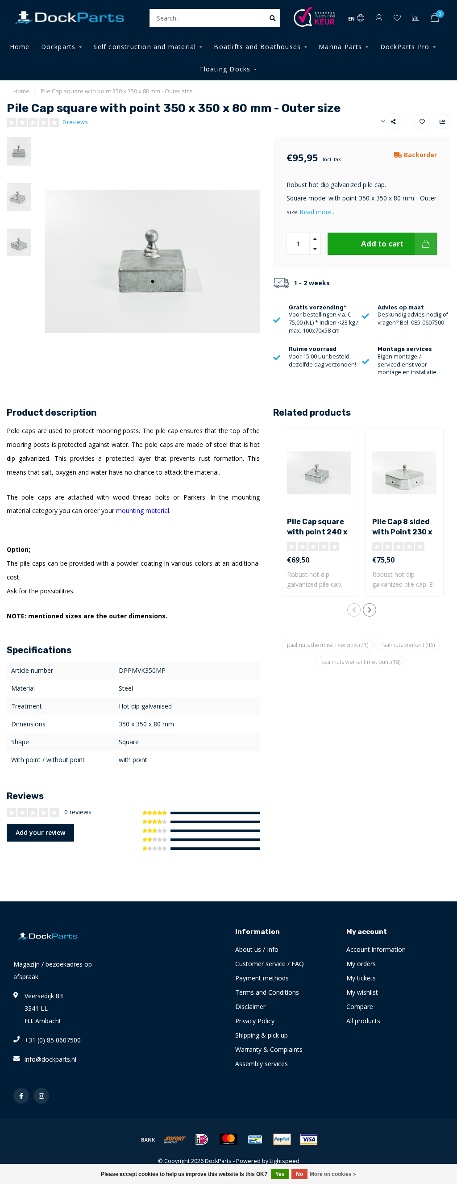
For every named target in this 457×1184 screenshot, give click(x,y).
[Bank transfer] (148, 1139)
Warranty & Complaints (269, 1049)
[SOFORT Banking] (175, 1139)
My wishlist (362, 992)
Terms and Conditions (267, 992)
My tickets (361, 978)
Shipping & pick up (261, 1035)
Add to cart (382, 243)
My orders (361, 963)
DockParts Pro (405, 46)
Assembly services (261, 1063)
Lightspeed (284, 1161)
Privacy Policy (254, 1021)
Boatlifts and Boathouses (257, 46)
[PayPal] (282, 1139)
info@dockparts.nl (50, 1059)
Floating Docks (225, 69)
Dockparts (58, 46)
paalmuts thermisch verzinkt (327, 645)
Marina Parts (340, 46)
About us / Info (256, 949)
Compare (359, 1006)
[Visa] (309, 1139)
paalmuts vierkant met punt (360, 662)
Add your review (40, 832)
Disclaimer (250, 1006)
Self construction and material (144, 46)
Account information (376, 949)
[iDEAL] (202, 1139)
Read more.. (316, 212)
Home (20, 46)
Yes (280, 1174)
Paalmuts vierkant (407, 645)
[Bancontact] (255, 1139)
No (299, 1174)
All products (363, 1021)
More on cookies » (333, 1174)
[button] (354, 610)
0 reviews (75, 122)
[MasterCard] (228, 1139)
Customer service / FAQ (269, 963)
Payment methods (262, 978)
